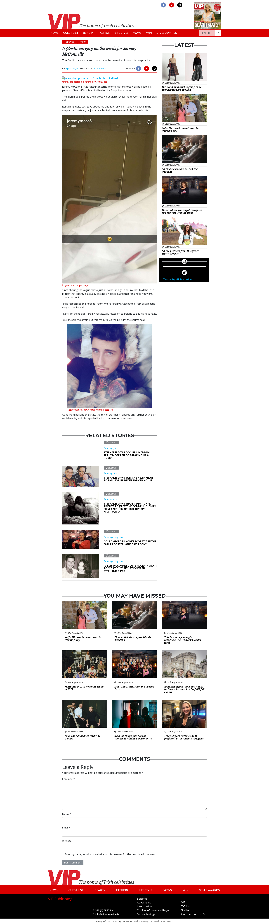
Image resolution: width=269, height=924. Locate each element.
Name (66, 814)
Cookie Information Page (153, 910)
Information (144, 906)
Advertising (144, 902)
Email (66, 827)
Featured (111, 442)
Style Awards (166, 32)
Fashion (104, 32)
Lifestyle (122, 32)
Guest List (70, 32)
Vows (137, 32)
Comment (69, 779)
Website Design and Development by (154, 921)
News (54, 32)
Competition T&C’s (193, 914)
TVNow (186, 906)
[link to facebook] (163, 4)
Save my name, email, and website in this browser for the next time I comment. (110, 854)
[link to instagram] (179, 4)
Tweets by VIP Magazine (177, 279)
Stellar (185, 910)
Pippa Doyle (71, 68)
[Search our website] (218, 33)
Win (149, 32)
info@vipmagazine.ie (107, 914)
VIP (183, 902)
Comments (100, 68)
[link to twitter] (171, 4)
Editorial (142, 898)
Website (67, 841)
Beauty (88, 32)
